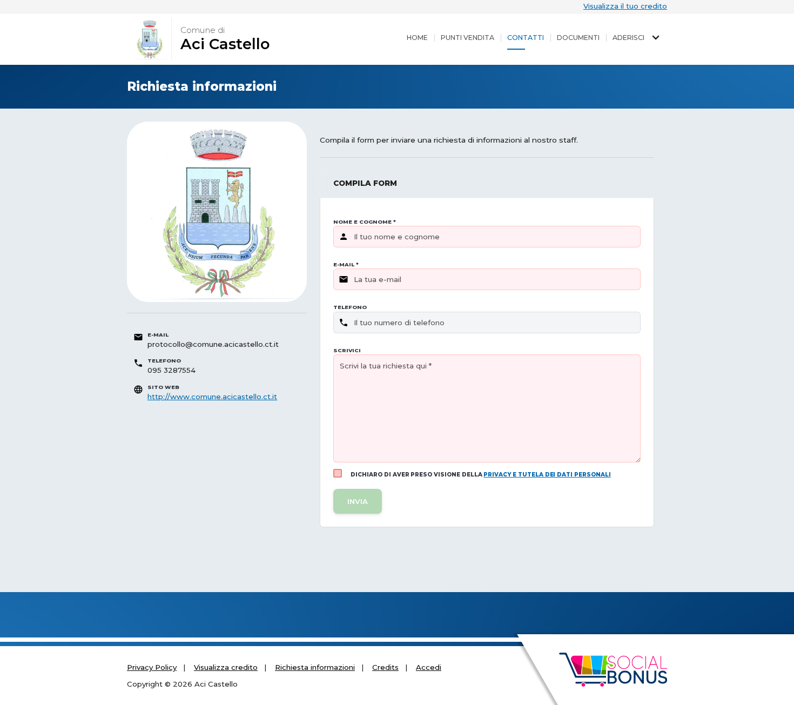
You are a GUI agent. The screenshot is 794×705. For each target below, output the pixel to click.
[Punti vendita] (467, 38)
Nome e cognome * (364, 222)
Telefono (350, 307)
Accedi (428, 667)
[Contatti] (525, 38)
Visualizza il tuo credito (625, 6)
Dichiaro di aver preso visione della (480, 474)
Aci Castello (225, 44)
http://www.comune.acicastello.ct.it (212, 396)
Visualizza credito (226, 667)
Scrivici (347, 350)
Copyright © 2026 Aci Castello (182, 684)
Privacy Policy (152, 667)
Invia (357, 501)
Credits (385, 667)
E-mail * (346, 264)
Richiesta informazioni (315, 667)
